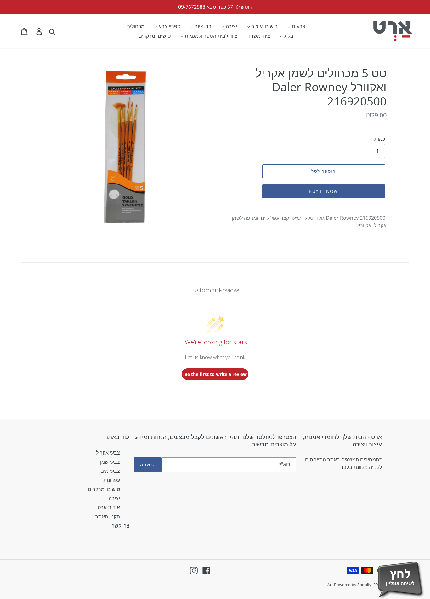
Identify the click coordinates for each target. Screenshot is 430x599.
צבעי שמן (110, 461)
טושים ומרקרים (104, 489)
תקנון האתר (107, 516)
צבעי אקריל (108, 452)
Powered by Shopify (352, 584)
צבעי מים (110, 470)
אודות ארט (109, 507)
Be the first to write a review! (215, 374)
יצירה (114, 498)
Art (330, 584)
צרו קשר (120, 525)
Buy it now (323, 191)
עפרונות (111, 480)
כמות (379, 138)
